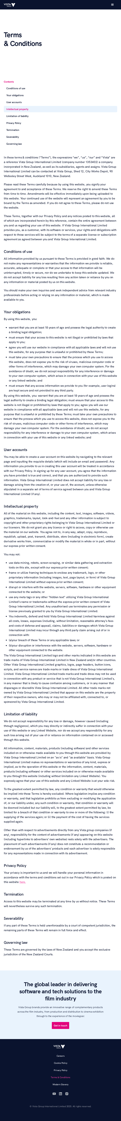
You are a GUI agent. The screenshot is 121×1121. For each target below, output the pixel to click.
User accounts (14, 102)
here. (23, 882)
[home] (11, 5)
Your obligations (15, 95)
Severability (12, 136)
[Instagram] (67, 1094)
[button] (112, 4)
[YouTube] (54, 1094)
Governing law (14, 143)
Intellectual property (17, 109)
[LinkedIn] (60, 1094)
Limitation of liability (17, 116)
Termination (12, 129)
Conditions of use (15, 88)
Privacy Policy (13, 123)
